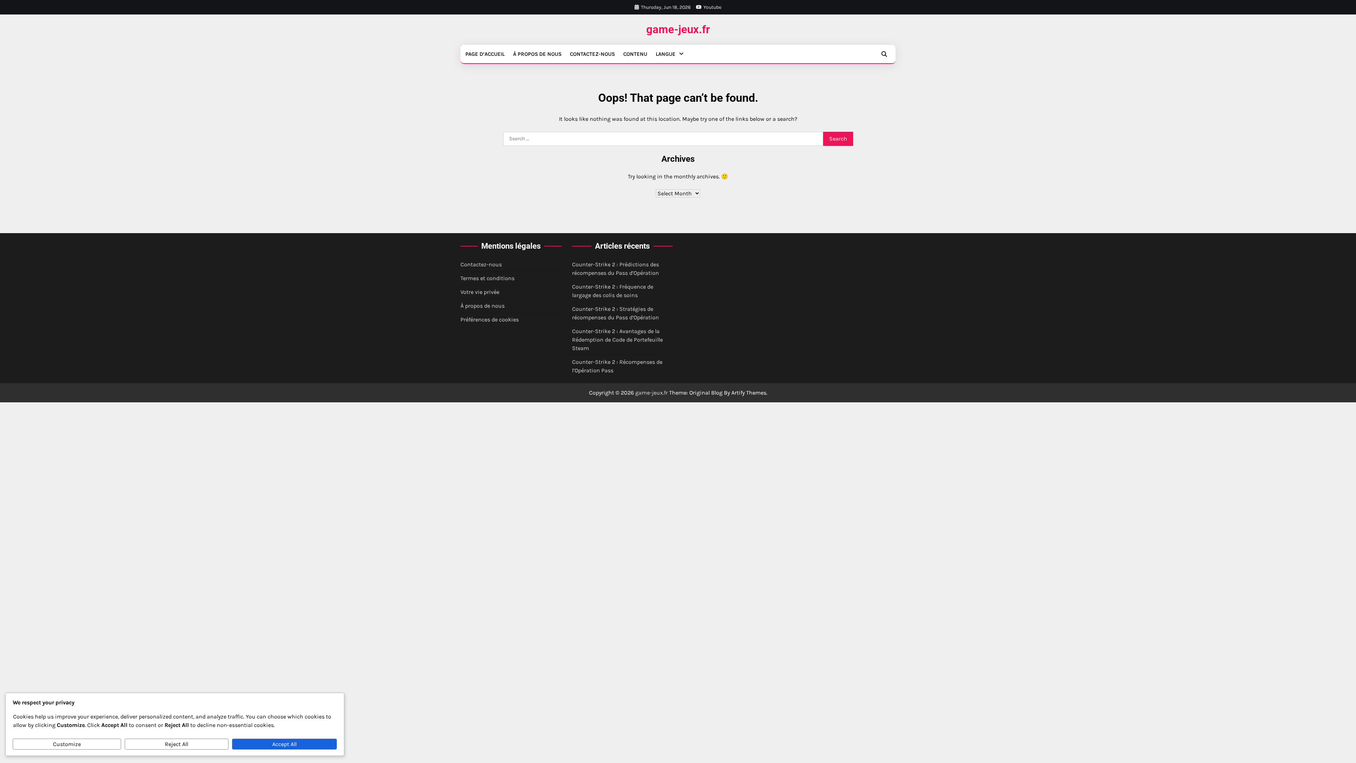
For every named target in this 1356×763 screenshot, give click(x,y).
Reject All (176, 744)
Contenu (635, 54)
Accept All (284, 744)
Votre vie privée (479, 292)
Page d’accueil (485, 54)
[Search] (884, 54)
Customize (67, 744)
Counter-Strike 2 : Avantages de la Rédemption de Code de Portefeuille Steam (617, 339)
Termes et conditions (487, 278)
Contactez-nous (592, 54)
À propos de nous (537, 54)
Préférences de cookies (489, 319)
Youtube (712, 7)
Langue (666, 54)
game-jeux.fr (678, 29)
